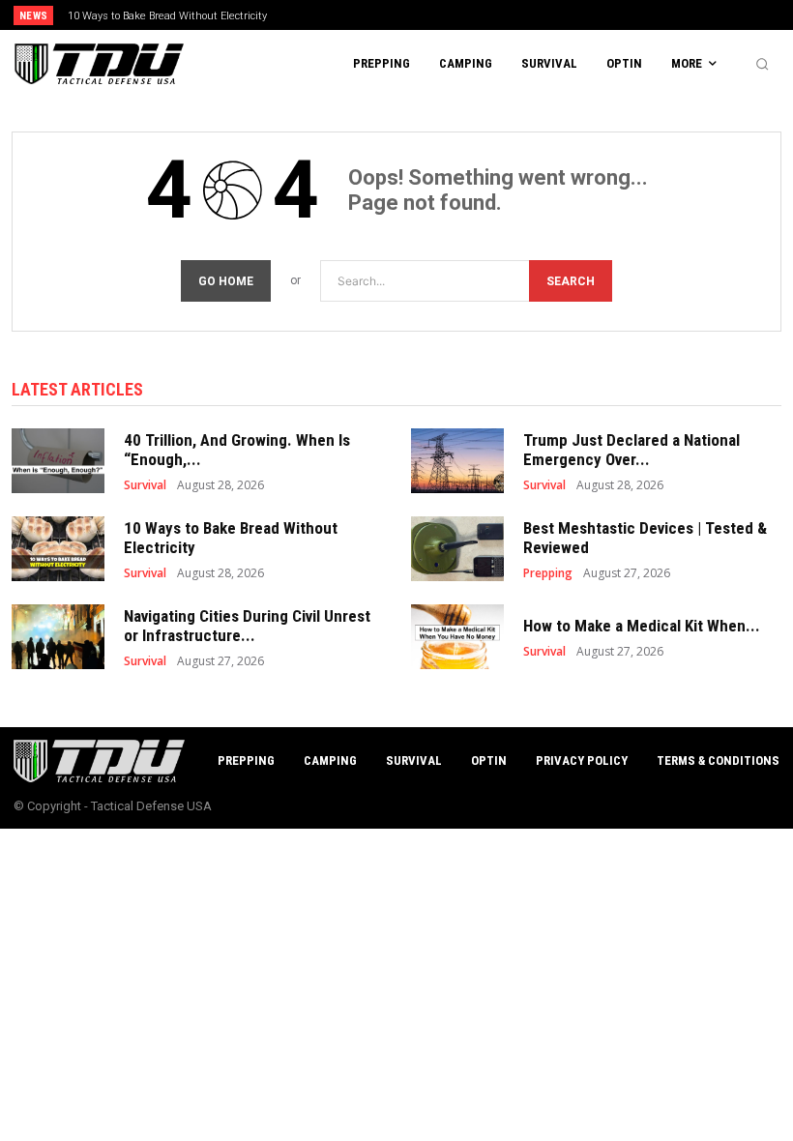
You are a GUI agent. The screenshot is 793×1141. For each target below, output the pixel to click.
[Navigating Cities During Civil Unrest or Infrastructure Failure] (58, 636)
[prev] (406, 15)
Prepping (548, 573)
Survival (145, 485)
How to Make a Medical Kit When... (641, 625)
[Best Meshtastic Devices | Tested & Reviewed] (457, 548)
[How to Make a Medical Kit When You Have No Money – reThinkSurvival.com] (457, 636)
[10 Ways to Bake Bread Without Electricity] (58, 548)
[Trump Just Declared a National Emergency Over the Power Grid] (457, 460)
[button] (762, 63)
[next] (437, 15)
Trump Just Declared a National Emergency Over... (631, 449)
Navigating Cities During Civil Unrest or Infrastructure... (247, 625)
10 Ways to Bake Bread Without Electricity (167, 16)
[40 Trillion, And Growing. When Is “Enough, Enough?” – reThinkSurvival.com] (58, 460)
